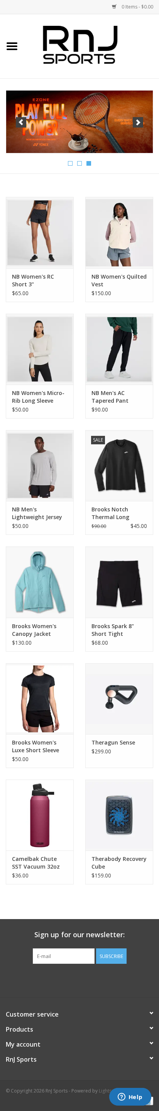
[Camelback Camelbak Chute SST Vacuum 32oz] (40, 815)
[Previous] (21, 122)
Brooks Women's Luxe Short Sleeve (35, 746)
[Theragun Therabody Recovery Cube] (119, 815)
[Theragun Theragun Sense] (119, 698)
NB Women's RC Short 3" (33, 280)
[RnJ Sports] (91, 45)
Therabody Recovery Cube (119, 862)
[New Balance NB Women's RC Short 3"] (40, 232)
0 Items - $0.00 (136, 6)
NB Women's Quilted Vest (119, 280)
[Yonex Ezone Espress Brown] (79, 122)
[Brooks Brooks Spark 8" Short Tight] (119, 581)
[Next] (138, 122)
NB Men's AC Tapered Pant (110, 396)
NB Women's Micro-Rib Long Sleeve (38, 396)
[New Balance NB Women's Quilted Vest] (119, 232)
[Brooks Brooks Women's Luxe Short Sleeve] (40, 698)
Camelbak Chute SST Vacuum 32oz (36, 862)
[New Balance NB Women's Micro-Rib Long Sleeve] (40, 349)
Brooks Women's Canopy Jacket (34, 629)
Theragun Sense (113, 742)
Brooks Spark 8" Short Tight (112, 629)
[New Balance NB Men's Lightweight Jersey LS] (40, 465)
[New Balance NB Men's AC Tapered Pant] (119, 349)
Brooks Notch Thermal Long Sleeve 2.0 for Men (115, 513)
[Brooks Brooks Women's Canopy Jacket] (40, 581)
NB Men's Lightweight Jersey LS (37, 513)
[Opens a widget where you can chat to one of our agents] (130, 1097)
